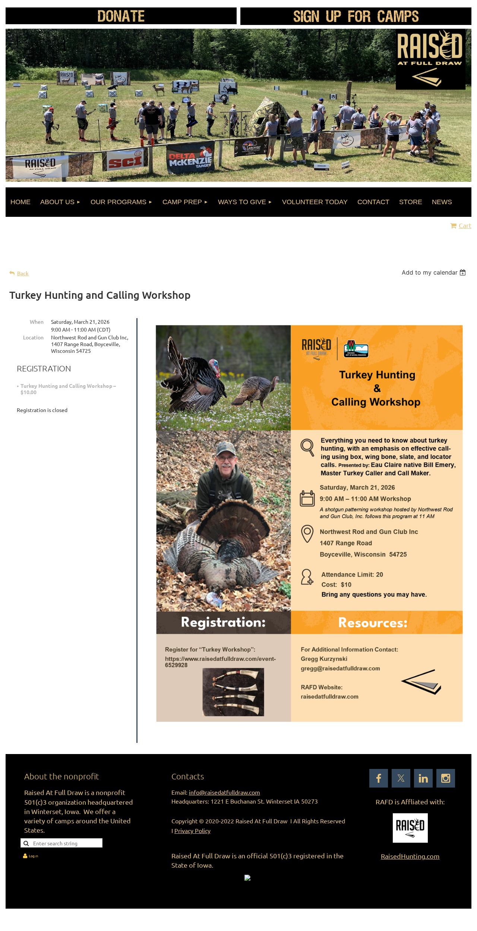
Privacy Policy (192, 830)
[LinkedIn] (423, 778)
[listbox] (435, 272)
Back (23, 273)
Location (33, 337)
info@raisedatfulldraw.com (224, 792)
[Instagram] (445, 778)
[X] (401, 778)
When (37, 321)
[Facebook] (378, 778)
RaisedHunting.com (410, 856)
